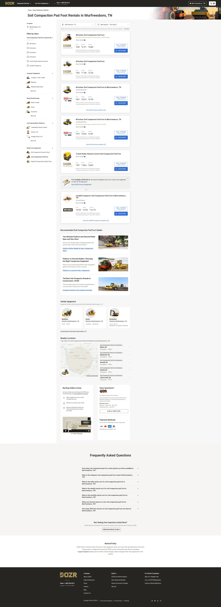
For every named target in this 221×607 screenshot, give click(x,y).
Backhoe (70, 320)
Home (30, 10)
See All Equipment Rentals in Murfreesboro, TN (73, 331)
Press (85, 583)
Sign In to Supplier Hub (152, 577)
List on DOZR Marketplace (153, 580)
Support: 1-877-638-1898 (62, 4)
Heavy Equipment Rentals (40, 10)
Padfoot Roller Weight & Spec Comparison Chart (78, 250)
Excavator (118, 320)
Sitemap (126, 600)
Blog (85, 590)
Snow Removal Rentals (118, 580)
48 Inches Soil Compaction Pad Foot (90, 35)
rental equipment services (80, 393)
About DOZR (87, 577)
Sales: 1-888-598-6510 (63, 2)
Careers (86, 586)
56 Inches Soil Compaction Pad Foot (90, 61)
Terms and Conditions (106, 600)
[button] (40, 39)
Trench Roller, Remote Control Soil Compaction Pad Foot (98, 154)
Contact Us (87, 593)
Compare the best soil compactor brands (77, 290)
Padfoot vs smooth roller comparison (76, 270)
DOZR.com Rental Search (119, 577)
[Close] (127, 178)
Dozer (94, 320)
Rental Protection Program (119, 583)
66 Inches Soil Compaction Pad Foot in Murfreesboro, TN (98, 87)
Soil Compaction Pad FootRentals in (111, 346)
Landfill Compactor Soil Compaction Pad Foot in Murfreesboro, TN (101, 197)
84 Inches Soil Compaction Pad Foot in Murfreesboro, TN (98, 119)
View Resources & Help (111, 529)
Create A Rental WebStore (153, 583)
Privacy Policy (118, 600)
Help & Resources (89, 580)
